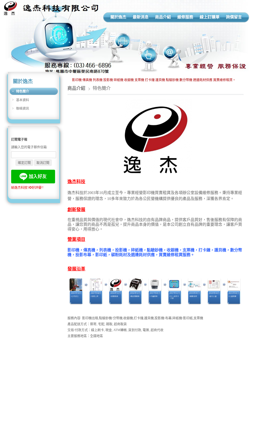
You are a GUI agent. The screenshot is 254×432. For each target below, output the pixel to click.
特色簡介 (22, 91)
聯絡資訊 (22, 108)
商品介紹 (76, 88)
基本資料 (22, 100)
